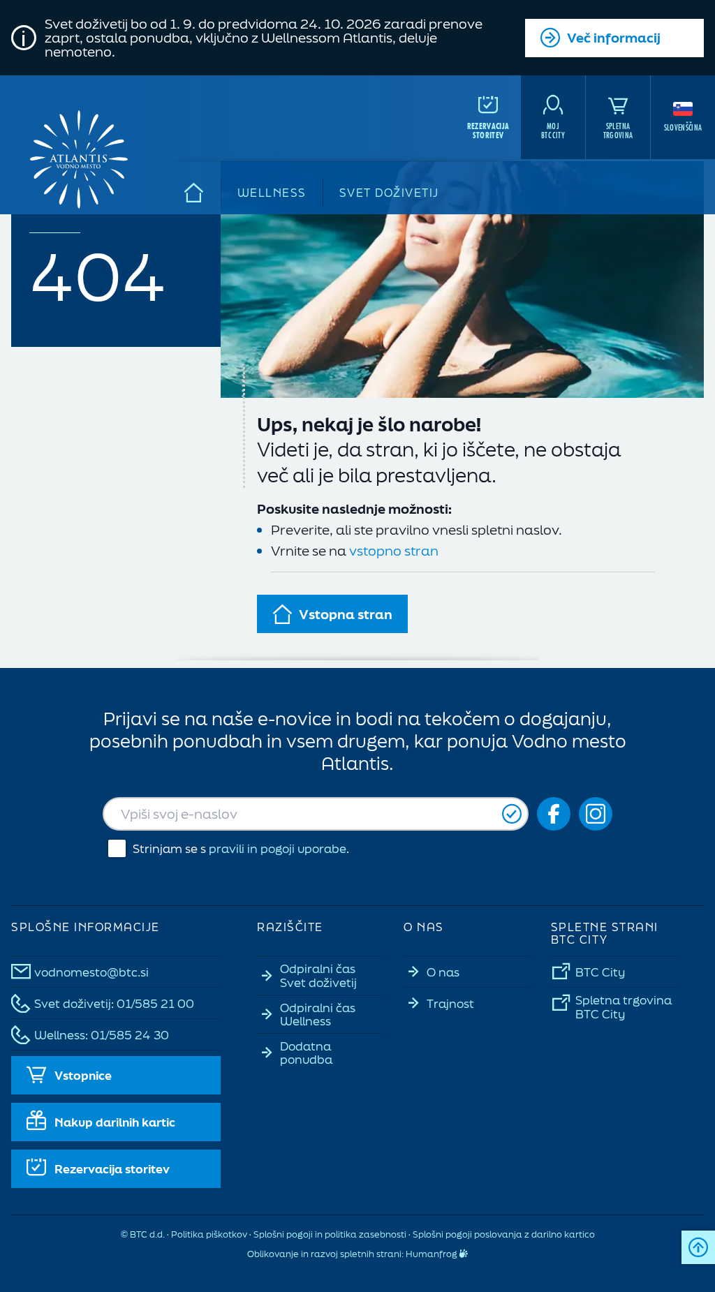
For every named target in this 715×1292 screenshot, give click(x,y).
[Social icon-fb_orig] (553, 814)
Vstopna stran (345, 614)
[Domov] (194, 192)
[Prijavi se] (512, 814)
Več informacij (614, 38)
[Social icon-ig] (595, 814)
